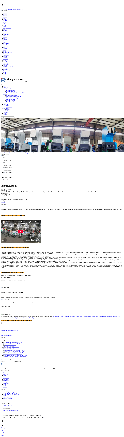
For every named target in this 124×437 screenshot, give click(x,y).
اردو (4, 33)
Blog (4, 113)
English (5, 13)
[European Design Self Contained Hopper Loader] (15, 355)
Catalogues (5, 112)
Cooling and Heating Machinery (13, 96)
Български (6, 64)
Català (4, 47)
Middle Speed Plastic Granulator (10, 348)
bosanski (5, 15)
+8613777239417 (7, 405)
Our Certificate (9, 89)
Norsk (4, 26)
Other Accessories (10, 101)
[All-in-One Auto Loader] (9, 345)
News (7, 105)
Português (5, 53)
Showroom (5, 383)
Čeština (5, 74)
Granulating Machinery (11, 95)
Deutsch (5, 19)
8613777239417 (4, 9)
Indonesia (5, 41)
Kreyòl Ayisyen (7, 28)
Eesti (4, 60)
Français (5, 18)
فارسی (5, 61)
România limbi (6, 70)
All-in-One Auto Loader (6, 335)
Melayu (5, 17)
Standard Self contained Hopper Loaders (73, 316)
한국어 (5, 25)
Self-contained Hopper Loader (25, 153)
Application (6, 104)
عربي (4, 73)
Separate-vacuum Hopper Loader (90, 316)
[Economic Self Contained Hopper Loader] (13, 352)
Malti (4, 42)
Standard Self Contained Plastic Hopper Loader (28, 317)
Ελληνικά (5, 59)
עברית (4, 35)
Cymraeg (5, 63)
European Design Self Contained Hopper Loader (14, 356)
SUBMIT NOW (18, 361)
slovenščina (6, 43)
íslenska (5, 29)
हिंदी (4, 38)
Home (4, 86)
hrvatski (5, 56)
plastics (8, 109)
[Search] (14, 117)
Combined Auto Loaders (57, 316)
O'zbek (5, 30)
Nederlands (6, 34)
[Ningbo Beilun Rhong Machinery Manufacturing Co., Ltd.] (15, 82)
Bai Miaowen (6, 20)
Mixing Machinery (10, 99)
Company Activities (10, 91)
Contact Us (6, 110)
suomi (4, 72)
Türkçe (5, 57)
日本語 (5, 68)
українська (6, 55)
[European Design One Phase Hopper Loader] (14, 350)
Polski (4, 50)
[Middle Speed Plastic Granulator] (11, 347)
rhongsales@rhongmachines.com (15, 9)
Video (4, 103)
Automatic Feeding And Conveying (9, 317)
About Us (5, 87)
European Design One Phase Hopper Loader (13, 351)
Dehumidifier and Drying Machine (14, 98)
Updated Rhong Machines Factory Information (17, 92)
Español (5, 37)
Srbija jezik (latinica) (8, 66)
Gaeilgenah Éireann (7, 52)
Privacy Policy (46, 417)
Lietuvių (5, 44)
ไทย (4, 23)
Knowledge (6, 108)
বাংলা (4, 31)
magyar (5, 14)
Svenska (5, 65)
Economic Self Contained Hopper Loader (12, 354)
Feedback (5, 114)
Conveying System (10, 100)
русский (5, 22)
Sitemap (5, 387)
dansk (4, 51)
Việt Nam (5, 46)
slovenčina (5, 69)
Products (5, 94)
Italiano (5, 48)
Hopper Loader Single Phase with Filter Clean (109, 316)
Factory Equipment (10, 90)
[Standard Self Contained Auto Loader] (12, 342)
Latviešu (5, 39)
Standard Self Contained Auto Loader (9, 330)
